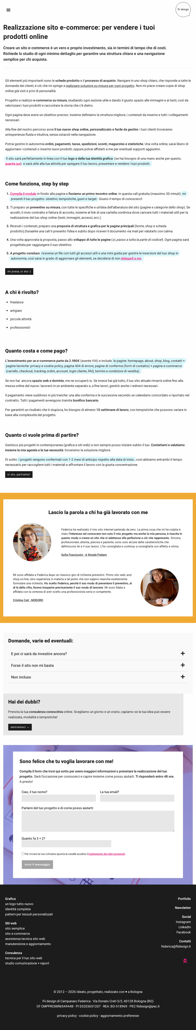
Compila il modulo (23, 193)
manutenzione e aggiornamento (28, 944)
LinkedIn (185, 927)
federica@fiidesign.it (176, 946)
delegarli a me (131, 258)
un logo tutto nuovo (19, 904)
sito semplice (15, 928)
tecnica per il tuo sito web (23, 958)
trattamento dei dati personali (106, 854)
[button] (8, 10)
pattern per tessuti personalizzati (29, 914)
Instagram (183, 922)
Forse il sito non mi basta (32, 665)
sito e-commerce (17, 933)
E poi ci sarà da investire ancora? (39, 654)
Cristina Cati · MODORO (28, 600)
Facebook (183, 932)
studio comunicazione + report (27, 963)
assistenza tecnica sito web (25, 938)
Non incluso (21, 677)
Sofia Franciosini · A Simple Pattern (84, 555)
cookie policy (88, 1015)
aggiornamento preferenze (119, 1015)
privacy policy (67, 1015)
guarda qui (12, 163)
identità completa (18, 909)
